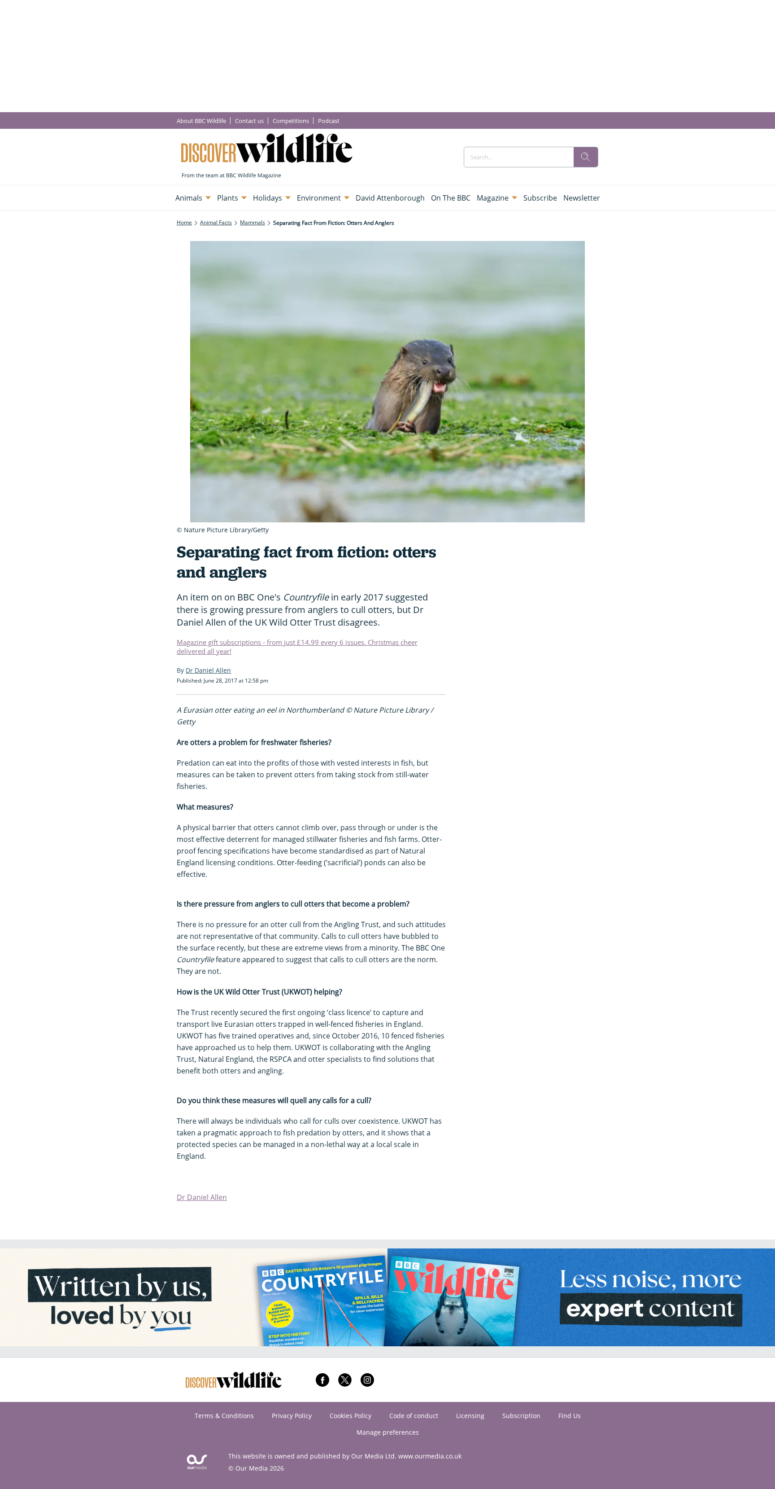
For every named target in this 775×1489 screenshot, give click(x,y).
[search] (586, 157)
